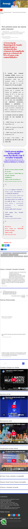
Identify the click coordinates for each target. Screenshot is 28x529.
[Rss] (9, 515)
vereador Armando (19, 256)
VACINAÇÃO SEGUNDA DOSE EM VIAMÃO (15, 33)
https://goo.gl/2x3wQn (10, 234)
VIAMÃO (2, 34)
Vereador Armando (6, 31)
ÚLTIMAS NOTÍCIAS (4, 33)
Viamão (25, 256)
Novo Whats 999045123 (13, 254)
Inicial (1, 12)
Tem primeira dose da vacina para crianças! (18, 296)
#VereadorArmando (7, 12)
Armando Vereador (7, 253)
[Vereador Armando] (14, 4)
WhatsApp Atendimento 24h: (6, 503)
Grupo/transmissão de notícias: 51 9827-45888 (9, 504)
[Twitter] (14, 515)
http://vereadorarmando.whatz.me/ (13, 179)
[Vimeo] (19, 515)
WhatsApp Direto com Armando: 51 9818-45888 (9, 505)
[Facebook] (11, 515)
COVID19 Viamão (4, 254)
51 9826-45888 (14, 503)
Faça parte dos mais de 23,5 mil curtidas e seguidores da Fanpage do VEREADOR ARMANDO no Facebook (14, 161)
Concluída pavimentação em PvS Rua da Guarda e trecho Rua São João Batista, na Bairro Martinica (10, 292)
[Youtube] (16, 515)
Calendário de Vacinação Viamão (15, 32)
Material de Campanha (6, 317)
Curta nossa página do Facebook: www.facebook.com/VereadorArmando (14, 154)
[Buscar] (23, 363)
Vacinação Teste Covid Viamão (7, 256)
